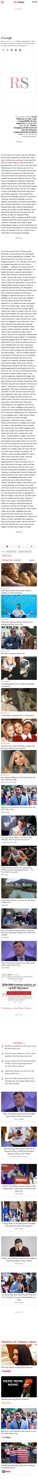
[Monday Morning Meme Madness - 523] (19, 1386)
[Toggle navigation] (2, 2)
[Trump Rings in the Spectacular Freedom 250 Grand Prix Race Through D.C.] (19, 1211)
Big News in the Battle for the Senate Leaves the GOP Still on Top (18, 808)
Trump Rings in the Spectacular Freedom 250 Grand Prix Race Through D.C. (19, 1224)
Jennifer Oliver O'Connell (9, 842)
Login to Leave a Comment (19, 993)
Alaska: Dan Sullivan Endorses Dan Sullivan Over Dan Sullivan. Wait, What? (19, 1259)
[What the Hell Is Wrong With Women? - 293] (19, 1354)
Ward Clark (4, 905)
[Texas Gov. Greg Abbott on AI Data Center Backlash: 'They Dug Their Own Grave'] (19, 825)
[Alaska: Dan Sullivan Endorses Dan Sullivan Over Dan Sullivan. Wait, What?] (19, 1246)
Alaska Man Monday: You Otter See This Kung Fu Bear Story (18, 901)
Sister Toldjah (5, 968)
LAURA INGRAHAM (25, 551)
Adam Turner (5, 812)
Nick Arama (4, 937)
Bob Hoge (4, 875)
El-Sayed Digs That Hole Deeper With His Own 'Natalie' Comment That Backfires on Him (19, 1297)
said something (17, 160)
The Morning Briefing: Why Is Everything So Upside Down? (18, 1466)
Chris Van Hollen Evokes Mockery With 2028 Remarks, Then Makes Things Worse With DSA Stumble (18, 932)
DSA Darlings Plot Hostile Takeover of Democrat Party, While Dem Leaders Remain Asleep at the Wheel (19, 1151)
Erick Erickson (8, 41)
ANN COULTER (11, 551)
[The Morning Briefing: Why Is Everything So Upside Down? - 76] (19, 1452)
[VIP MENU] (34, 2)
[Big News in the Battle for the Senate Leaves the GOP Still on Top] (19, 795)
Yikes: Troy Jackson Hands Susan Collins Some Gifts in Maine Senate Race (18, 964)
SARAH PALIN (6, 555)
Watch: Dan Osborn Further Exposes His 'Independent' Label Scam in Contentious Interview (19, 1188)
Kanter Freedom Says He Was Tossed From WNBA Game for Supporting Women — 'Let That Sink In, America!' (17, 870)
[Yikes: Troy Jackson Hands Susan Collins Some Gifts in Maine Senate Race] (19, 951)
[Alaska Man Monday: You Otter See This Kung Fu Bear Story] (19, 888)
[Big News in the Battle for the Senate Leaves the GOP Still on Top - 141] (19, 1418)
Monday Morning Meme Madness (15, 1399)
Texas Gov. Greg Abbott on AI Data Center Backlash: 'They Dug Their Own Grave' (16, 838)
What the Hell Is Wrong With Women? (16, 1367)
